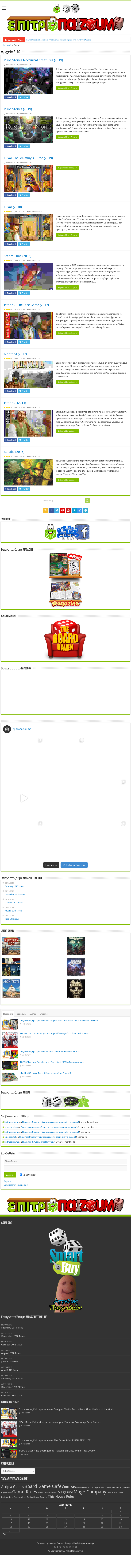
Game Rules (24, 1492)
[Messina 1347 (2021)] (11, 946)
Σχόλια (33, 1014)
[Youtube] (68, 510)
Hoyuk (40, 1493)
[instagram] (79, 510)
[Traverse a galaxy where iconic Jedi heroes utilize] (107, 840)
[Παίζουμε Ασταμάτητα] (65, 23)
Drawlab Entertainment (85, 1487)
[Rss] (45, 510)
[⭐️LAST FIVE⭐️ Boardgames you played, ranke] (107, 756)
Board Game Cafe (43, 1486)
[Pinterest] (62, 510)
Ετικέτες (43, 1014)
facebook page (117, 1487)
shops (11, 1497)
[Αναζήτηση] (87, 500)
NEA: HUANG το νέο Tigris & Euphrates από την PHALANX (45, 1073)
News (109, 1493)
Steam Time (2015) (17, 256)
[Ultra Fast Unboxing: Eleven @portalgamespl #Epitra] (24, 798)
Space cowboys (20, 1497)
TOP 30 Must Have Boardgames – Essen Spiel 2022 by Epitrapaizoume (52, 1062)
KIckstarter (53, 1493)
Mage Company (89, 1492)
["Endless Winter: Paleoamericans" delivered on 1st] (66, 798)
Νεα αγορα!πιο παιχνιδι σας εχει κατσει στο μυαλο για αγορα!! (50, 1122)
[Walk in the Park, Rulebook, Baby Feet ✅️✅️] (66, 840)
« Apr (3, 1534)
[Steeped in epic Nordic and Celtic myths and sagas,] (107, 798)
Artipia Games (12, 1487)
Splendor (43, 1497)
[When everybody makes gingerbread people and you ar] (24, 756)
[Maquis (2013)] (11, 967)
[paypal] (85, 510)
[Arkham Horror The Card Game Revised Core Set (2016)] (76, 946)
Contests (69, 1487)
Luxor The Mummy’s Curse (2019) (28, 158)
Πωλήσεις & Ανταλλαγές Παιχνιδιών (38, 1142)
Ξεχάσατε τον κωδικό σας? (16, 1185)
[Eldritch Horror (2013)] (76, 967)
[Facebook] (51, 510)
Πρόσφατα (8, 1014)
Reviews (4, 1497)
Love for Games (56, 1543)
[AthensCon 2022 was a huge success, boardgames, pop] (24, 840)
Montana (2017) (15, 354)
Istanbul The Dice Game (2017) (26, 305)
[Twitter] (56, 510)
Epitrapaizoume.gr (85, 1543)
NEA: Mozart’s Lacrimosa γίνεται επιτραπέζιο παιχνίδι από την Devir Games (58, 40)
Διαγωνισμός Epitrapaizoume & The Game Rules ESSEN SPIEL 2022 (50, 1051)
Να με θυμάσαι (29, 1175)
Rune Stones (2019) (18, 109)
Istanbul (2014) (15, 403)
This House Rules (61, 1497)
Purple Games (117, 1493)
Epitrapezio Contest (103, 1487)
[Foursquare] (74, 510)
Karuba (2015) (14, 452)
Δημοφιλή (21, 1014)
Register (8, 1181)
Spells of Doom (33, 1497)
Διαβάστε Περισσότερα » (67, 88)
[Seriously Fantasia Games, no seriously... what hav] (66, 756)
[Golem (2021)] (76, 988)
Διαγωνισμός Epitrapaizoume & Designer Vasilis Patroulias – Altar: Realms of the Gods (59, 1020)
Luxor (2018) (13, 207)
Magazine (65, 1492)
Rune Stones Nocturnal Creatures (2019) (33, 60)
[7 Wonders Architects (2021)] (11, 988)
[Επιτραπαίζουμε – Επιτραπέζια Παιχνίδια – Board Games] (65, 8)
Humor (45, 1493)
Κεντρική (7, 45)
